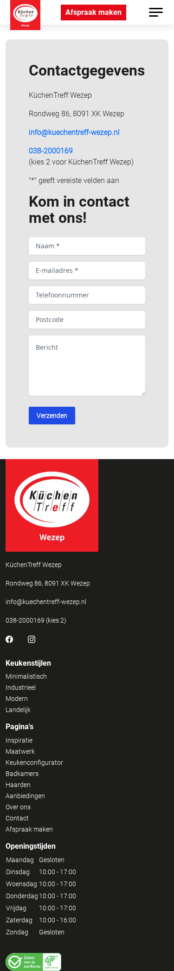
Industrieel (21, 687)
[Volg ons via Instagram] (31, 639)
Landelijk (18, 709)
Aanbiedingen (25, 796)
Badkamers (22, 773)
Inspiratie (19, 740)
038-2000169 (51, 150)
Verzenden (52, 415)
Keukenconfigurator (34, 762)
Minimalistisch (26, 676)
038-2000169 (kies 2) (36, 620)
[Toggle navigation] (155, 12)
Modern (17, 698)
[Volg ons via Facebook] (9, 639)
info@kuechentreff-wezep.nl (74, 132)
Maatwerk (20, 751)
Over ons (18, 807)
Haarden (18, 784)
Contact (17, 818)
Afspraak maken (93, 12)
